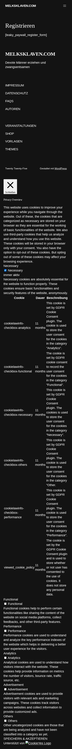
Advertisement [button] (13, 685)
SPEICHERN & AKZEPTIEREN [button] (25, 738)
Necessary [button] (10, 266)
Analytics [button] (9, 653)
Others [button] (8, 716)
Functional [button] (10, 599)
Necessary (15, 270)
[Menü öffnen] (65, 6)
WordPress (61, 168)
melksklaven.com (20, 6)
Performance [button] (12, 626)
